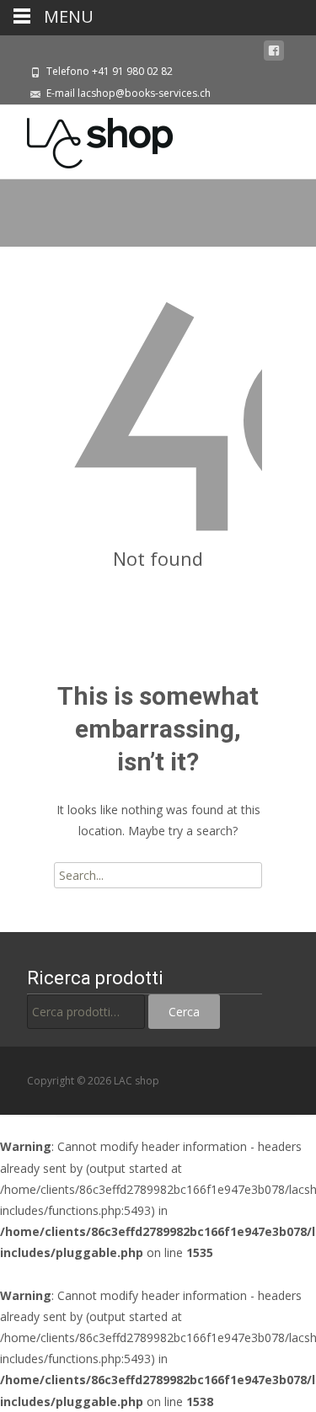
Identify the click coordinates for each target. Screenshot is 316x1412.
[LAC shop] (86, 139)
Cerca (184, 1012)
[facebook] (274, 51)
